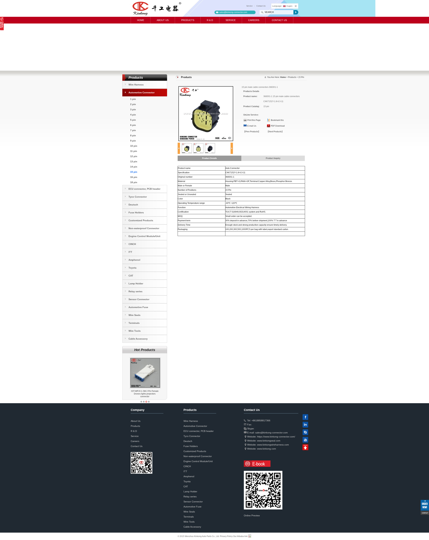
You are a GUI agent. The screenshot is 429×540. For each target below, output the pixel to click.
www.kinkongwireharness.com (273, 444)
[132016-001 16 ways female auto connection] (145, 357)
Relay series (135, 291)
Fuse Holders (136, 212)
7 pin (133, 130)
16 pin (133, 177)
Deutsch (133, 204)
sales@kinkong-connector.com (233, 12)
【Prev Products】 (251, 131)
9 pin (133, 140)
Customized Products (141, 220)
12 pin (133, 156)
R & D (210, 20)
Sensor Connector (139, 299)
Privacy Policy (226, 536)
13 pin (133, 161)
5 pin (133, 120)
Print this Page (254, 120)
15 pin (133, 172)
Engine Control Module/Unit (144, 236)
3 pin (133, 109)
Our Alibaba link (240, 536)
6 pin (133, 125)
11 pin (133, 151)
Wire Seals (134, 315)
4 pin (133, 114)
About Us (163, 20)
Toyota (132, 267)
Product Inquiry (273, 158)
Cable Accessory (138, 338)
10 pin (133, 146)
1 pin (133, 99)
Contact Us (261, 6)
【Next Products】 (275, 131)
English (289, 6)
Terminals (134, 323)
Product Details (209, 158)
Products (187, 20)
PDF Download (278, 126)
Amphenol (134, 260)
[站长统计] (249, 536)
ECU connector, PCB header (144, 188)
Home (140, 20)
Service (249, 6)
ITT (130, 252)
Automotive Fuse (138, 307)
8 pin (133, 135)
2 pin (133, 104)
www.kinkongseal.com (268, 440)
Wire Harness (136, 84)
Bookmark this (277, 120)
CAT (131, 275)
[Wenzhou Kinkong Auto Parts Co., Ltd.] (156, 8)
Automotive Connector (142, 92)
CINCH (132, 244)
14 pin (133, 166)
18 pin (133, 182)
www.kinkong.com (266, 448)
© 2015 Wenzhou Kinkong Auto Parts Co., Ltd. (199, 536)
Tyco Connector (138, 196)
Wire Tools (135, 331)
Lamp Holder (136, 283)
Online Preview (252, 515)
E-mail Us (251, 126)
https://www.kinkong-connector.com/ (276, 436)
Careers (253, 20)
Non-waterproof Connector (144, 228)
